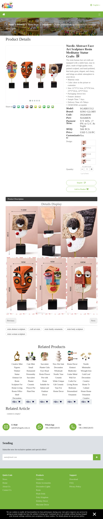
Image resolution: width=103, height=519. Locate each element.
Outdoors (39, 479)
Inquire (80, 183)
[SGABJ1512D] (83, 161)
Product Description (15, 199)
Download (73, 479)
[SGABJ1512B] (83, 149)
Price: (69, 132)
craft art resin (35, 329)
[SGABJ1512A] (83, 142)
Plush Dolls (40, 494)
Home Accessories (43, 483)
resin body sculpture (75, 329)
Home (5, 483)
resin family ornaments (54, 329)
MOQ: (69, 129)
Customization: (73, 136)
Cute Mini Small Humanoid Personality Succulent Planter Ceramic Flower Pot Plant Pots (30, 377)
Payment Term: (70, 122)
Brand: (70, 111)
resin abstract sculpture (16, 329)
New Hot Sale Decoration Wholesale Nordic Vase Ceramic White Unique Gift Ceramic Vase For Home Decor (58, 377)
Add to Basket (80, 189)
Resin (38, 490)
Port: (69, 118)
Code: (69, 114)
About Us (6, 486)
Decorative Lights (43, 486)
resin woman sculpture (16, 334)
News (5, 479)
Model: (70, 108)
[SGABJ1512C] (83, 155)
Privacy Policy (75, 486)
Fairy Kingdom (42, 497)
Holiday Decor (42, 501)
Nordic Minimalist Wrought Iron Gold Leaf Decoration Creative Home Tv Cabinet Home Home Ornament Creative (86, 381)
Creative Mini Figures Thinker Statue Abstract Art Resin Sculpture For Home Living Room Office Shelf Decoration (17, 381)
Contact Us (7, 490)
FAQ (71, 483)
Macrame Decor (42, 505)
